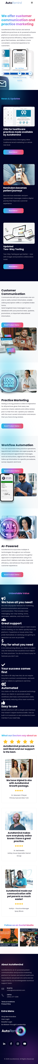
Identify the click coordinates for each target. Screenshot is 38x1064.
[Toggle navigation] (32, 2)
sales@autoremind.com (16, 990)
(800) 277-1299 (12, 997)
